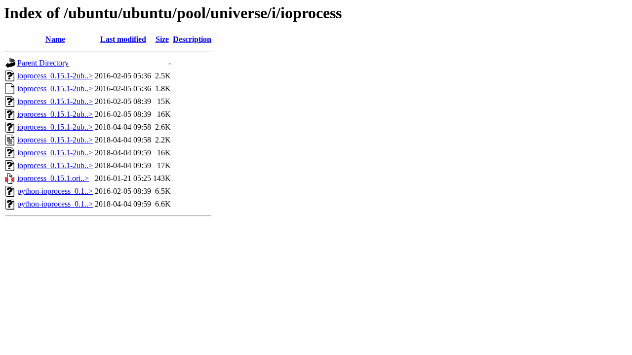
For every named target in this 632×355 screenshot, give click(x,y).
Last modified (123, 39)
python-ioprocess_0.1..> (55, 191)
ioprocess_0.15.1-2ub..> (55, 75)
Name (55, 39)
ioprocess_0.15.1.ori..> (53, 178)
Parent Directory (43, 63)
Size (162, 39)
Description (192, 39)
